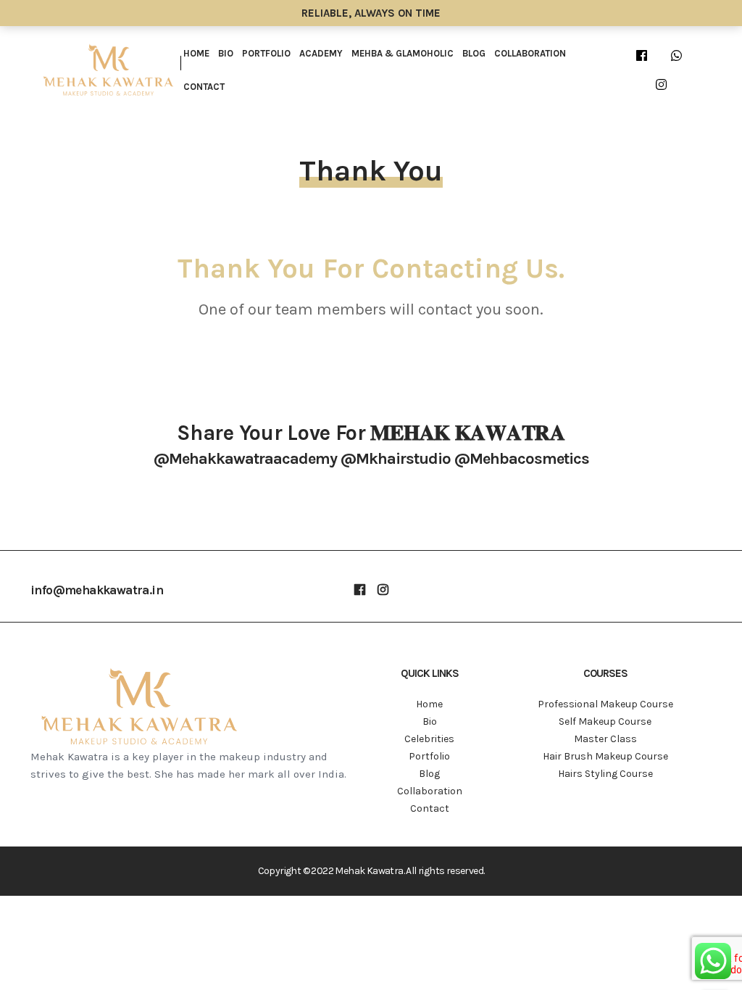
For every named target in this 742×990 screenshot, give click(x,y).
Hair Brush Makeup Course (605, 756)
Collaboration (530, 53)
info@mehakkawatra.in (96, 590)
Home (196, 53)
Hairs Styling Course (605, 774)
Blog (473, 53)
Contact (204, 86)
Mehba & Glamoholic (402, 53)
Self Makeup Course (605, 721)
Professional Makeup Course (605, 704)
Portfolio (266, 53)
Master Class (605, 739)
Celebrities (429, 739)
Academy (321, 53)
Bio (225, 53)
